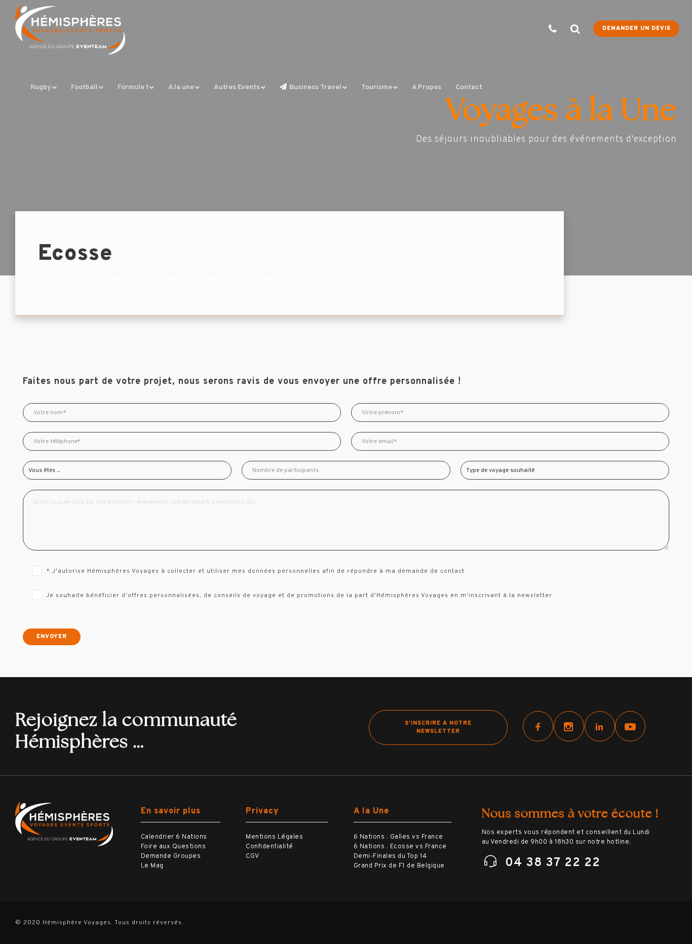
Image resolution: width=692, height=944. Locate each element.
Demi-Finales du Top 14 (390, 856)
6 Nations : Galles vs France (398, 837)
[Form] (546, 29)
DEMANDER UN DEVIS (636, 28)
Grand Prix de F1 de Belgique (399, 866)
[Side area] (569, 29)
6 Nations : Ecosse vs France (400, 847)
